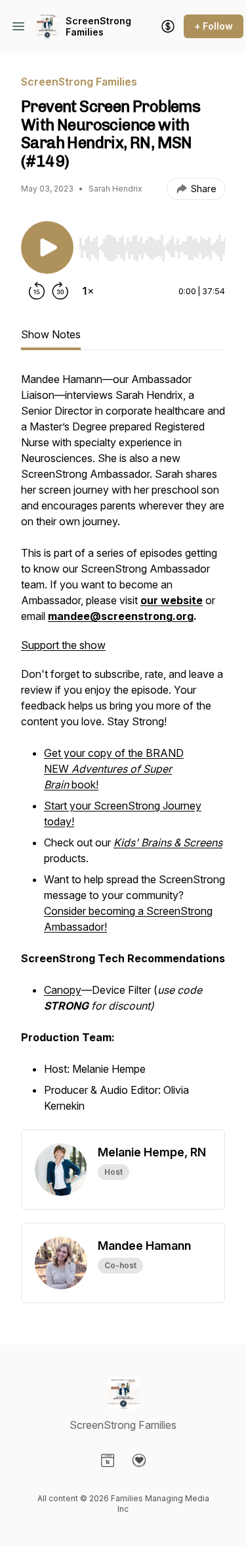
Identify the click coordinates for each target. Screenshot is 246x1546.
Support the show (63, 645)
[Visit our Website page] (107, 1460)
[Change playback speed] (88, 291)
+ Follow (213, 26)
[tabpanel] (123, 750)
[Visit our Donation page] (139, 1460)
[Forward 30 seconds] (60, 291)
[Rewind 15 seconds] (37, 291)
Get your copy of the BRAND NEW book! (114, 768)
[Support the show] (168, 26)
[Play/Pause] (47, 247)
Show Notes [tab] (51, 334)
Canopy (62, 989)
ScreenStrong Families (98, 26)
